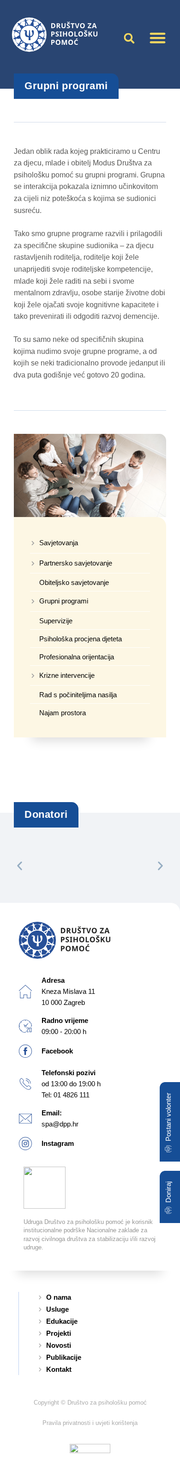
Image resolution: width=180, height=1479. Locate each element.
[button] (158, 38)
